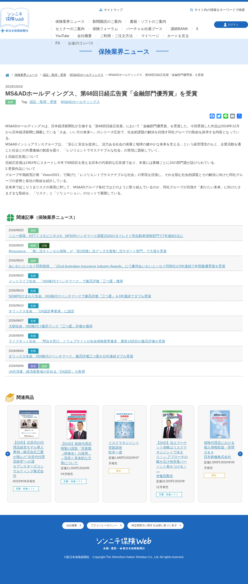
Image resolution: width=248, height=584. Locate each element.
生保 (33, 275)
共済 (33, 366)
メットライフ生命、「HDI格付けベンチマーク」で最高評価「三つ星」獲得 (66, 281)
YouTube (62, 36)
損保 (10, 102)
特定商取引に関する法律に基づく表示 (154, 525)
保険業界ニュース (70, 22)
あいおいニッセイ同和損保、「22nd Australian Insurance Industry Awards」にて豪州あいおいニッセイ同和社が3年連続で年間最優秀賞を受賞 (117, 266)
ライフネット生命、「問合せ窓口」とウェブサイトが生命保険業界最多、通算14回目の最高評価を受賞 (87, 341)
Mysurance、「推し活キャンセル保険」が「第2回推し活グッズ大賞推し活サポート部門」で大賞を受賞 (88, 251)
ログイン (233, 24)
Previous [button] (7, 453)
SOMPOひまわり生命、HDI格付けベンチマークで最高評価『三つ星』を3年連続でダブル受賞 (80, 296)
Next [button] (240, 453)
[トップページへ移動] (7, 74)
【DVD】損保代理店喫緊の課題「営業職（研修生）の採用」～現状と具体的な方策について (76, 453)
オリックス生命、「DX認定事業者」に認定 (41, 311)
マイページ (150, 36)
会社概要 (84, 36)
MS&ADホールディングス (80, 102)
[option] (29, 453)
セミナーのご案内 (70, 29)
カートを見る (178, 36)
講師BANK (179, 29)
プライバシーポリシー (104, 525)
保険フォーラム (105, 29)
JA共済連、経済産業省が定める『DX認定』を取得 (47, 371)
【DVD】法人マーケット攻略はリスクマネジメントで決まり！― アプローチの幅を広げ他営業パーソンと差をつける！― (172, 459)
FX (57, 43)
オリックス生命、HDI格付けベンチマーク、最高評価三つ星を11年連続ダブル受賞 (71, 356)
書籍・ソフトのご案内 (148, 22)
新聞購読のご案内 (107, 22)
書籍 (118, 470)
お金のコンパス (80, 43)
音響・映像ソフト (25, 488)
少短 (44, 245)
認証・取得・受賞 (43, 102)
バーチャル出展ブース (144, 29)
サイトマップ (113, 10)
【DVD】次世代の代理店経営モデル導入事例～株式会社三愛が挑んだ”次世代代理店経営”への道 (29, 459)
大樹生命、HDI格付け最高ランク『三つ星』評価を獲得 (51, 326)
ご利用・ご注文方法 (116, 36)
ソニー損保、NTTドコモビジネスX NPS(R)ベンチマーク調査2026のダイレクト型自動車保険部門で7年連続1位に (96, 236)
